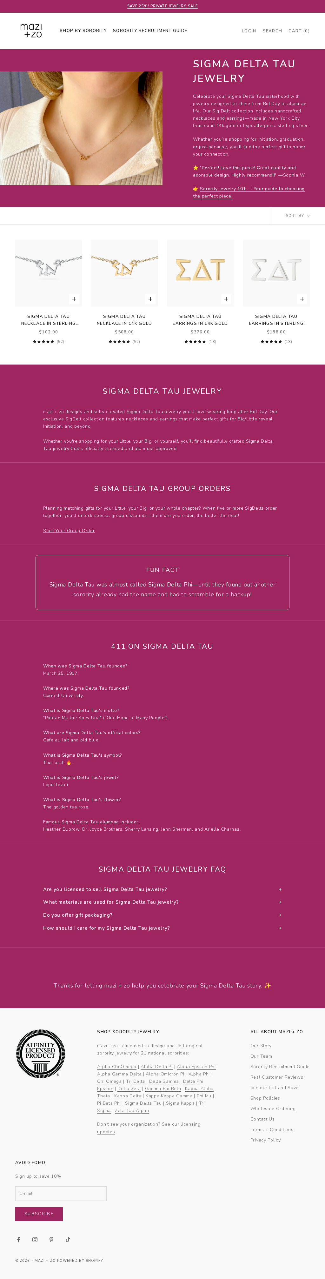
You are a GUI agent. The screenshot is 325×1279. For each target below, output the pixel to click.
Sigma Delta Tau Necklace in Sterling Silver (48, 320)
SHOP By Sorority (83, 31)
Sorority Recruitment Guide (280, 1067)
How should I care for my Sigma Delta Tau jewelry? (162, 928)
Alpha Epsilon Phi (196, 1067)
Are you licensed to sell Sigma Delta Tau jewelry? (162, 889)
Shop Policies (265, 1098)
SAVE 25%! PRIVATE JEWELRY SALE (162, 6)
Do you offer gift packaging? (162, 915)
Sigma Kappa (180, 1103)
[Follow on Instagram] (35, 1239)
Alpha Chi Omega (116, 1067)
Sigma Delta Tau (143, 1103)
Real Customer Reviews (276, 1077)
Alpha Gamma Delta (119, 1074)
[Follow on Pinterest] (51, 1239)
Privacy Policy (265, 1140)
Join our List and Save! (275, 1088)
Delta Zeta (129, 1089)
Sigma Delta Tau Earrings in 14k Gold (200, 320)
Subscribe (39, 1214)
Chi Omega (109, 1081)
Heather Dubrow (61, 829)
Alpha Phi (199, 1074)
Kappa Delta (128, 1096)
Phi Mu (204, 1096)
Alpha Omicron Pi (165, 1074)
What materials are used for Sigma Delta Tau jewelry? (162, 902)
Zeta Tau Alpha (132, 1111)
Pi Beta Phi (109, 1103)
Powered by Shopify (80, 1260)
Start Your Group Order (69, 531)
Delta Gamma (164, 1081)
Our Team (261, 1056)
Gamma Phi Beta (163, 1089)
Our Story (261, 1046)
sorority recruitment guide (150, 31)
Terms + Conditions (272, 1130)
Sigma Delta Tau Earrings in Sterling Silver (276, 320)
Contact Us (262, 1119)
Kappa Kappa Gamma (169, 1096)
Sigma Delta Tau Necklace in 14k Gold (124, 320)
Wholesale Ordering (273, 1109)
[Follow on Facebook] (18, 1239)
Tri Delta (135, 1081)
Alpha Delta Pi (157, 1067)
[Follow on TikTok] (68, 1239)
